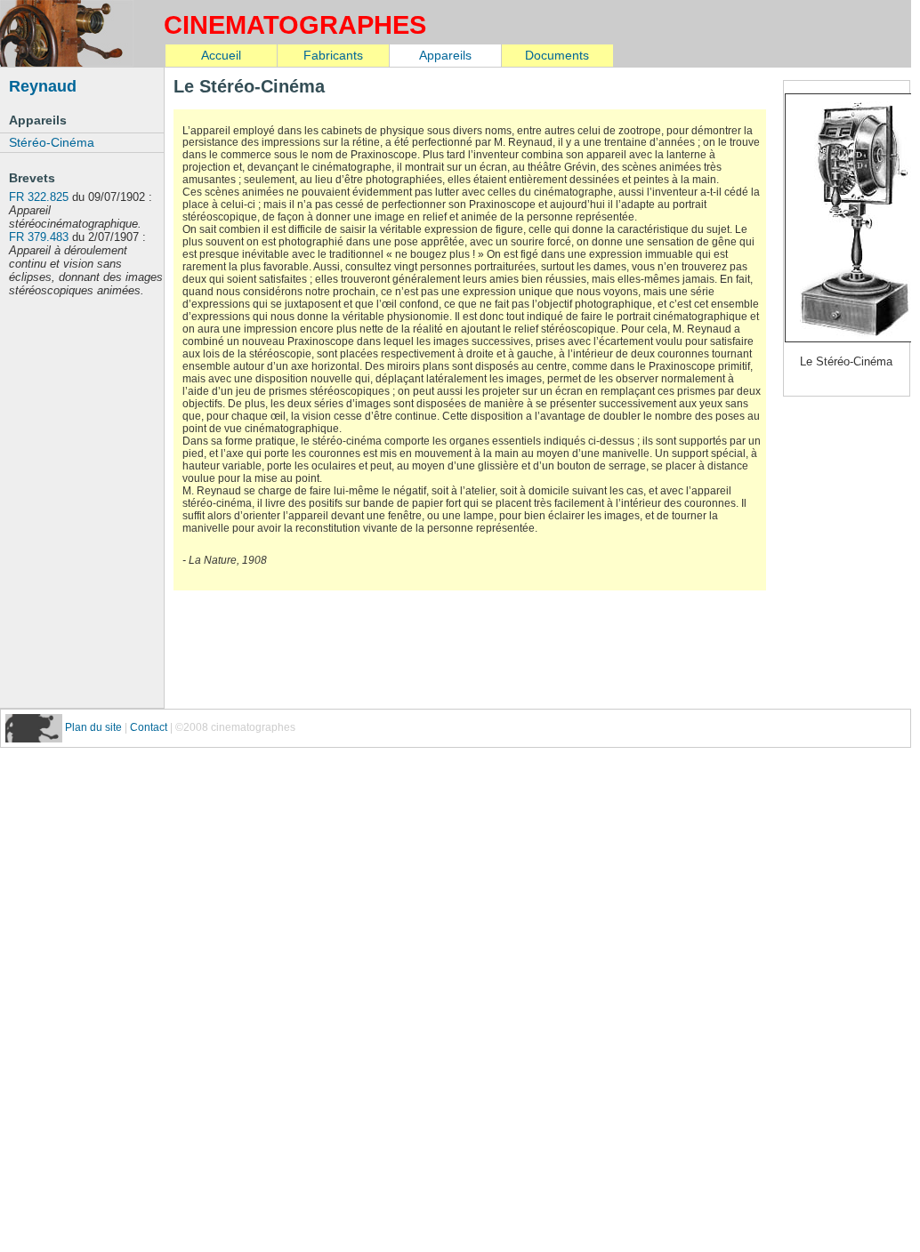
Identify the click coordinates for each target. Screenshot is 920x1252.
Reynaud (43, 85)
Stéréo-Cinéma (51, 142)
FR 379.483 (39, 237)
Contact (148, 727)
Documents (557, 55)
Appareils (445, 55)
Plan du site (95, 727)
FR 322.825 (39, 197)
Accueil (221, 55)
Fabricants (333, 55)
